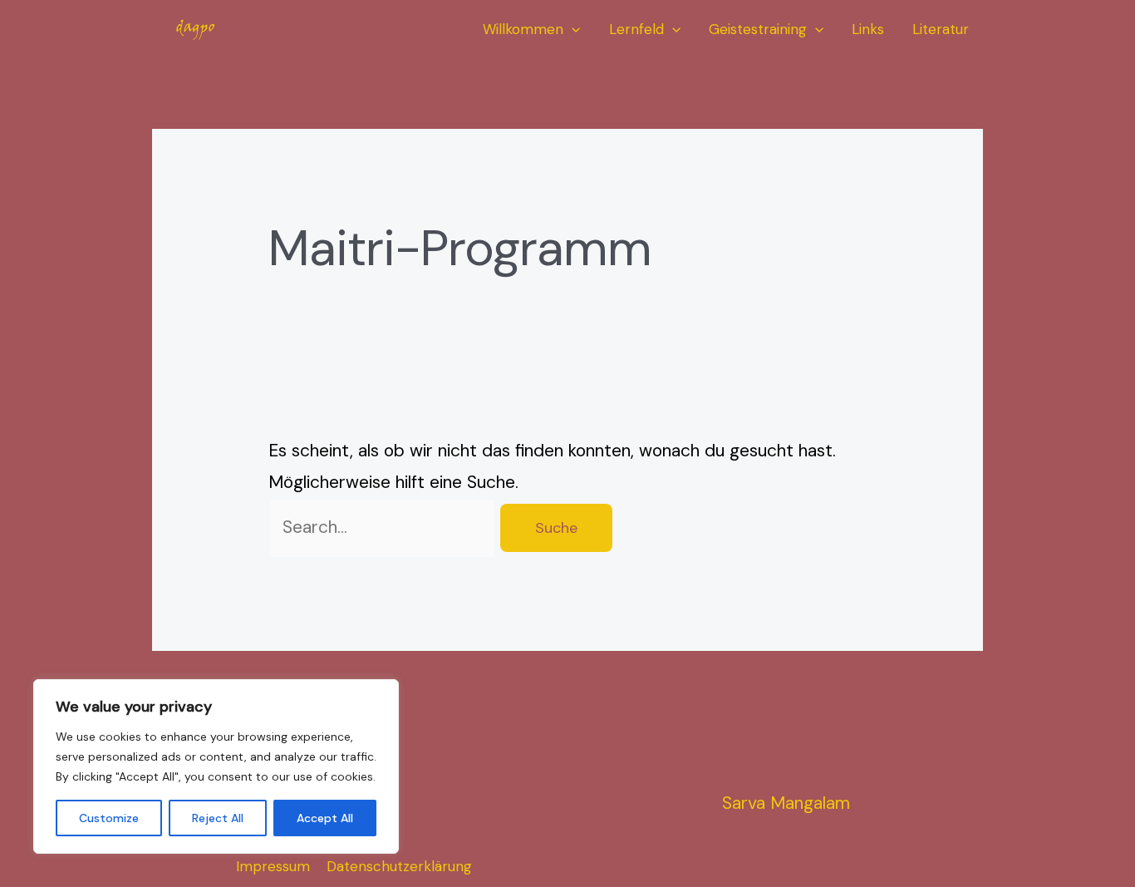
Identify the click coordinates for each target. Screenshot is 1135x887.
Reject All (217, 818)
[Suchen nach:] (384, 527)
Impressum (273, 866)
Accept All (325, 818)
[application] (571, 29)
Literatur (940, 29)
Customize (109, 818)
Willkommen (523, 29)
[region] (216, 766)
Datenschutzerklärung (399, 866)
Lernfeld (636, 29)
